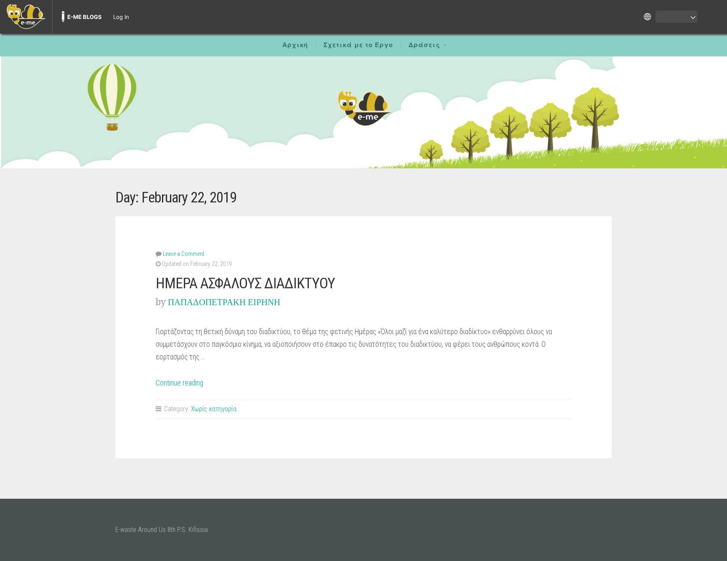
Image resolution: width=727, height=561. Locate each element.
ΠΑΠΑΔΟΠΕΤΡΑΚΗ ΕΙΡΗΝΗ (224, 302)
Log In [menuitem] (121, 16)
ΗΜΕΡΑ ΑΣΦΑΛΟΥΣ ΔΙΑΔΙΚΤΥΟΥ (245, 283)
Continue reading (179, 383)
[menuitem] (26, 17)
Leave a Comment (183, 253)
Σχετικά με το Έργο (358, 45)
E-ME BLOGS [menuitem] (84, 16)
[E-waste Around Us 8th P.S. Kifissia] (363, 107)
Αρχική (295, 45)
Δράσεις (424, 45)
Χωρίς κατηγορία (213, 409)
